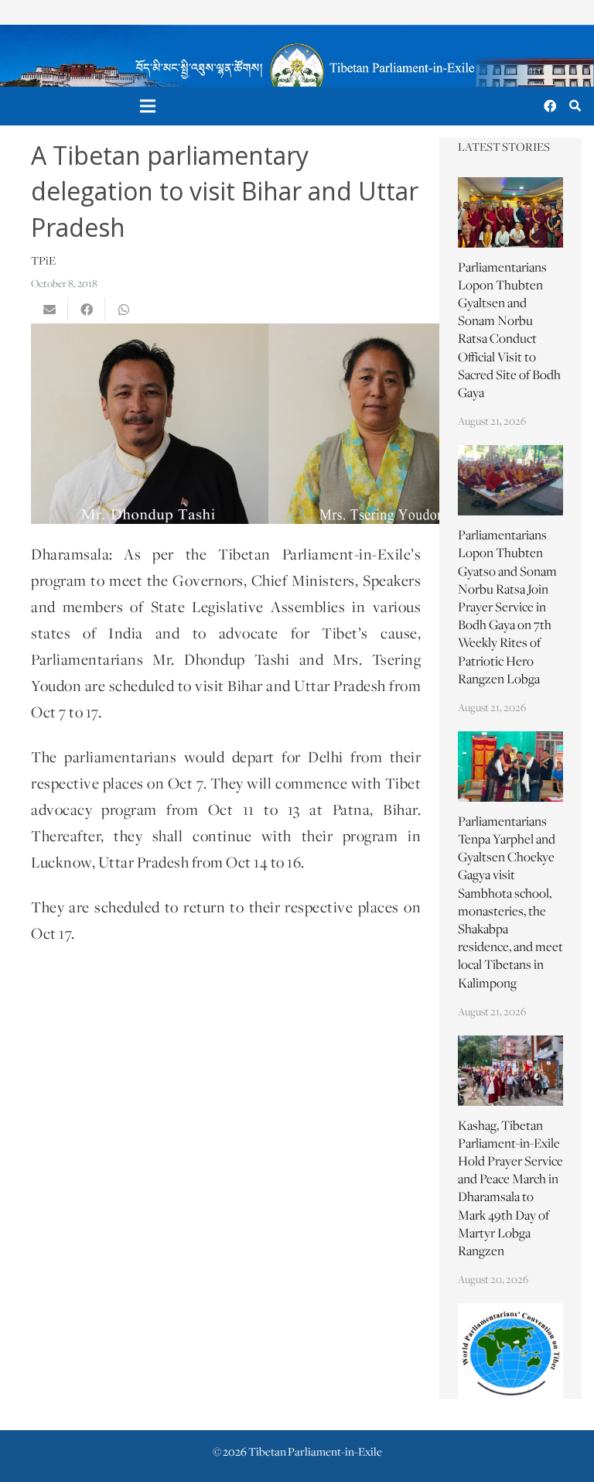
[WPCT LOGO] (510, 1351)
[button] (575, 106)
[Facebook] (550, 106)
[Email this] (49, 309)
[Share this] (86, 309)
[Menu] (148, 106)
